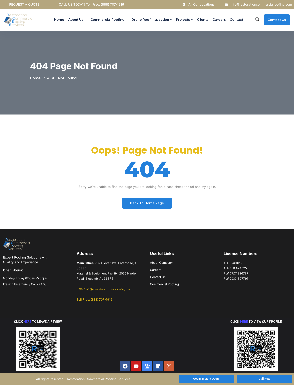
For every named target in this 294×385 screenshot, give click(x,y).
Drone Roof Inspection (150, 20)
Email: (103, 289)
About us (75, 20)
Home (59, 20)
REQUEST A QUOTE (24, 4)
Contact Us (158, 277)
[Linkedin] (158, 366)
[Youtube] (136, 366)
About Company (161, 263)
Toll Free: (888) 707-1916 (94, 299)
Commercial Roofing (107, 20)
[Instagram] (169, 366)
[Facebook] (125, 366)
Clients (202, 20)
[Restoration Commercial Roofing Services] (21, 20)
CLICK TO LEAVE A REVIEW (38, 322)
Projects (183, 20)
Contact (236, 20)
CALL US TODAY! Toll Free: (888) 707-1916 (91, 4)
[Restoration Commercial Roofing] (147, 366)
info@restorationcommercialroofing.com (261, 4)
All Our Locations (201, 4)
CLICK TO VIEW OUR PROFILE (256, 322)
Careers (219, 20)
